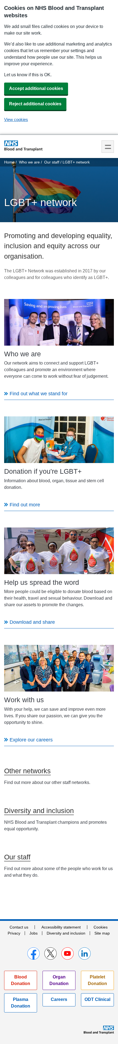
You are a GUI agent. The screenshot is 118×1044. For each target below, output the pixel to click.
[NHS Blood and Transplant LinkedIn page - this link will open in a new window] (84, 953)
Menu (108, 146)
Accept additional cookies (36, 88)
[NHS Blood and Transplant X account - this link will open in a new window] (50, 953)
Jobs (33, 933)
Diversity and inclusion (66, 933)
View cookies (16, 119)
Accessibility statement (61, 927)
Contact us (19, 927)
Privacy (14, 933)
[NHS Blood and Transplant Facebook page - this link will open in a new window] (33, 953)
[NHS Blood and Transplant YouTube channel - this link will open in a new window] (67, 953)
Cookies (101, 927)
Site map (102, 933)
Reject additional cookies (35, 103)
